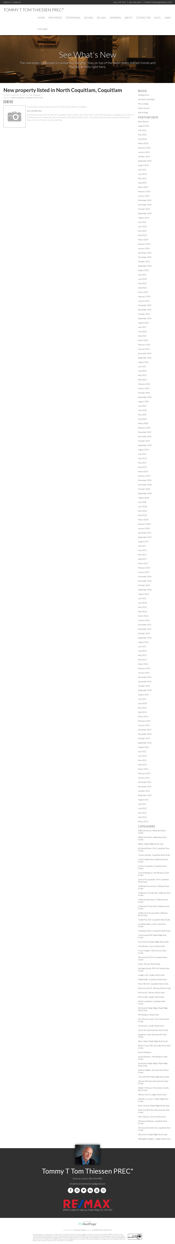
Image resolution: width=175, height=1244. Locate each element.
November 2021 (144, 353)
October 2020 (144, 393)
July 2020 (142, 406)
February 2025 (144, 191)
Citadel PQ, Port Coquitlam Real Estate (154, 919)
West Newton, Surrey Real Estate (152, 1116)
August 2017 (143, 541)
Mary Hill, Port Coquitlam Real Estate (153, 984)
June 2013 (142, 756)
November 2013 (144, 734)
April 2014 (142, 712)
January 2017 (144, 572)
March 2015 (143, 664)
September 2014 (145, 690)
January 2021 (144, 388)
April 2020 (142, 419)
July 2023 (142, 274)
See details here (34, 110)
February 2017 (144, 568)
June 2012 (142, 808)
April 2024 (142, 235)
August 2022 (143, 323)
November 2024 (144, 204)
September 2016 (145, 589)
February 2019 (144, 476)
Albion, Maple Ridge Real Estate (151, 844)
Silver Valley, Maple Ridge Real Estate (153, 1041)
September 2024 (145, 213)
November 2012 (144, 786)
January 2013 (144, 778)
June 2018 (142, 506)
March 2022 (143, 340)
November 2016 (144, 581)
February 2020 (144, 428)
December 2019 (144, 432)
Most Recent (143, 121)
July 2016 (142, 598)
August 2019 (143, 449)
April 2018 (142, 515)
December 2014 (144, 677)
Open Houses (144, 108)
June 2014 (142, 703)
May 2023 (142, 283)
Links (167, 17)
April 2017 (142, 559)
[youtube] (97, 1190)
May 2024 (142, 231)
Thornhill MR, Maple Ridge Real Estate (153, 1077)
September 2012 (145, 795)
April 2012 (142, 817)
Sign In (6, 2)
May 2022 (142, 336)
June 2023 (142, 279)
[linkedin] (91, 1190)
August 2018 (143, 498)
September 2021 (145, 358)
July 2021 (142, 366)
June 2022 (142, 331)
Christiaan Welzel (79, 1230)
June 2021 (142, 371)
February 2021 (144, 384)
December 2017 (144, 533)
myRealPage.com (87, 1224)
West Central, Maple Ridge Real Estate (154, 1105)
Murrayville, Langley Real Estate (151, 997)
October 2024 (144, 209)
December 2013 (144, 729)
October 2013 (144, 738)
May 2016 (142, 607)
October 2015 (144, 633)
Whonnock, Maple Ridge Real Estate (152, 1134)
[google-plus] (77, 1190)
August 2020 (143, 401)
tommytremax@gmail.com (93, 1183)
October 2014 (144, 686)
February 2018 (144, 524)
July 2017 (142, 546)
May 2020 (142, 414)
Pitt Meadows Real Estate (148, 1014)
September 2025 (145, 161)
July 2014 (142, 699)
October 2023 (144, 261)
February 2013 (144, 773)
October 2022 (144, 314)
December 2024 (144, 200)
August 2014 (143, 694)
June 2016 (142, 603)
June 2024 (142, 226)
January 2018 (144, 528)
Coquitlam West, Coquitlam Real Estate (154, 931)
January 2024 (144, 248)
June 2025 (142, 174)
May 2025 (142, 178)
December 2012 (144, 782)
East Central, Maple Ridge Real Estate (153, 942)
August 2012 (143, 799)
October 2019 (144, 441)
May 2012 (142, 813)
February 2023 (144, 296)
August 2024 (143, 218)
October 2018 (144, 489)
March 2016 (143, 616)
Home (41, 17)
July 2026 (142, 130)
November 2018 (144, 484)
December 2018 (144, 480)
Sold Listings (143, 112)
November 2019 (144, 436)
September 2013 (145, 743)
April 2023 (142, 288)
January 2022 (144, 349)
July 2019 (142, 454)
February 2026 (144, 148)
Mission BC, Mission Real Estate (151, 992)
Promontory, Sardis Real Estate (151, 1026)
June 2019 (142, 458)
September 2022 (145, 318)
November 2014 (144, 681)
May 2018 (142, 511)
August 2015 (143, 642)
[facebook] (71, 1190)
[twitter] (84, 1190)
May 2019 (142, 463)
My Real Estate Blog (146, 99)
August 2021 (143, 362)
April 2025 (142, 183)
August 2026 (143, 126)
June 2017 (142, 550)
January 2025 (144, 196)
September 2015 (145, 638)
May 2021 (142, 375)
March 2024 (143, 239)
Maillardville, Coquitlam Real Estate (152, 979)
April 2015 (142, 659)
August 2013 (143, 747)
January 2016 (144, 620)
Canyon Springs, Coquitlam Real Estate (154, 855)
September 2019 (145, 445)
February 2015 (144, 668)
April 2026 (142, 139)
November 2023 (144, 257)
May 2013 (142, 760)
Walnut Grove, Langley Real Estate (152, 1094)
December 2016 (144, 576)
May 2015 (142, 655)
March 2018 (143, 519)
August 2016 (143, 594)
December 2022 (144, 305)
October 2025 (144, 156)
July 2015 (142, 646)
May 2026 (142, 134)
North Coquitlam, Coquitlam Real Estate (27, 98)
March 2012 (143, 821)
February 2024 (144, 244)
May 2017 (142, 554)
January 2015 (144, 673)
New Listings (143, 104)
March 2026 (143, 143)
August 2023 (143, 270)
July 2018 (142, 502)
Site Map (43, 29)
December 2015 (144, 624)
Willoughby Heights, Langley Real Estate (154, 1139)
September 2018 (145, 493)
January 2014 (144, 725)
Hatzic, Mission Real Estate (149, 964)
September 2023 (145, 266)
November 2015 (144, 629)
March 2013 (143, 769)
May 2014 (142, 708)
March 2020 (143, 423)
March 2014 (143, 716)
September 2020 (145, 397)
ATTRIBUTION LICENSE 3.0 (102, 1230)
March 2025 (143, 187)
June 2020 (142, 410)
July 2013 (142, 751)
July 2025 (142, 169)
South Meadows (144, 1052)
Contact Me (143, 17)
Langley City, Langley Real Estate (151, 975)
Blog (157, 17)
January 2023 (144, 301)
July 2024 (142, 222)
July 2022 (142, 327)
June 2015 (142, 651)
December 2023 (144, 253)
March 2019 (143, 471)
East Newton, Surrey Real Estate (151, 946)
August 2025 (143, 165)
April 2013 (142, 764)
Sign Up (17, 2)
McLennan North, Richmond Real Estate (154, 988)
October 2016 (144, 585)
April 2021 (142, 379)
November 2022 (144, 309)
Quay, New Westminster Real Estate (153, 1030)
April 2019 (142, 467)
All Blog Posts (143, 95)
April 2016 (142, 611)
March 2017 (143, 563)
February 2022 (144, 344)
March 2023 (143, 292)
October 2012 (144, 791)
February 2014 (144, 721)
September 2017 (145, 537)
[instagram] (104, 1190)
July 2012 (142, 804)
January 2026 (144, 152)
